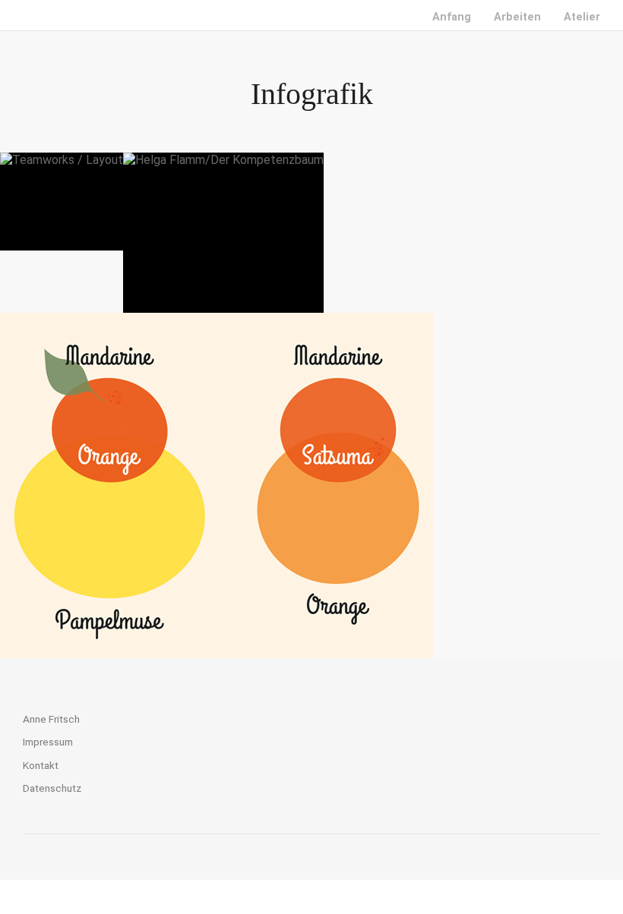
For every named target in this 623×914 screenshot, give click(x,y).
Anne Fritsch (51, 719)
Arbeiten (517, 17)
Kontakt (41, 765)
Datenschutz (52, 788)
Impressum (48, 742)
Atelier (582, 17)
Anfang (451, 17)
